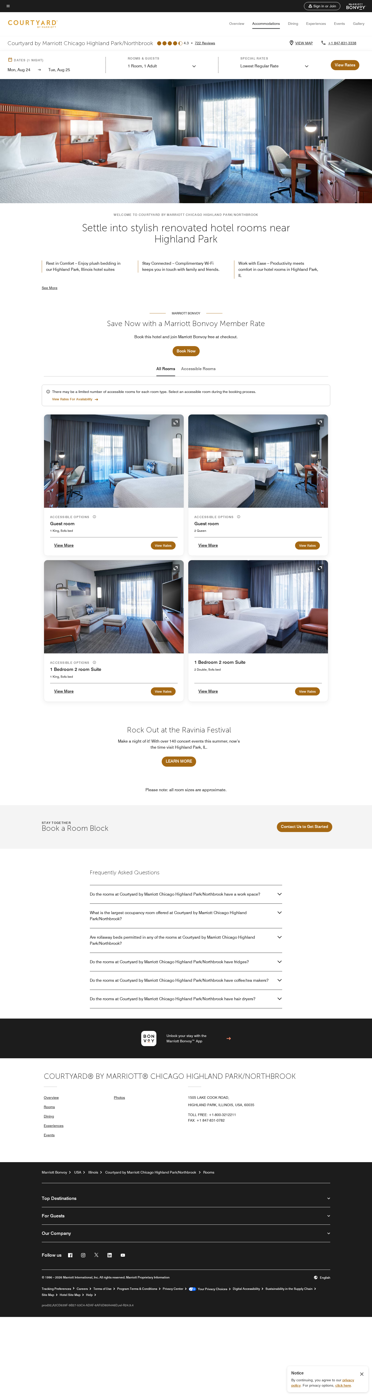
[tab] (165, 368)
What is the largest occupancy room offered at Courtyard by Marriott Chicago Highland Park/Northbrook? (168, 915)
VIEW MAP (304, 43)
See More (49, 288)
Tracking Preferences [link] (56, 1289)
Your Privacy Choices (211, 1289)
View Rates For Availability (72, 399)
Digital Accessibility (246, 1289)
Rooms (49, 1107)
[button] (322, 6)
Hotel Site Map (70, 1295)
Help (89, 1295)
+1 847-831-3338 (342, 43)
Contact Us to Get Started (304, 826)
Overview (236, 24)
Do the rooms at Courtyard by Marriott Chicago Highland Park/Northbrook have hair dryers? (172, 998)
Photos (119, 1098)
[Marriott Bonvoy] (353, 6)
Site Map (48, 1295)
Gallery (358, 24)
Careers (82, 1289)
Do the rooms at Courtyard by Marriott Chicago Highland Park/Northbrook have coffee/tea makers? (179, 980)
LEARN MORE (179, 761)
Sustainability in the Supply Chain (289, 1289)
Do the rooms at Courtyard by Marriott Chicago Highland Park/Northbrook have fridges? (169, 961)
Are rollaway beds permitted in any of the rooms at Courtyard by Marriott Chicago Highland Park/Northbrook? (172, 940)
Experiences (316, 24)
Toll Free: (212, 1115)
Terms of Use (102, 1289)
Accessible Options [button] (70, 517)
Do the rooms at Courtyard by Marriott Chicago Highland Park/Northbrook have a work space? (175, 894)
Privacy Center (173, 1289)
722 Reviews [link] (205, 43)
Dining (293, 24)
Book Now (186, 351)
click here (343, 1385)
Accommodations (266, 24)
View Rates (163, 545)
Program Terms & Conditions (137, 1289)
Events (339, 24)
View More (64, 545)
